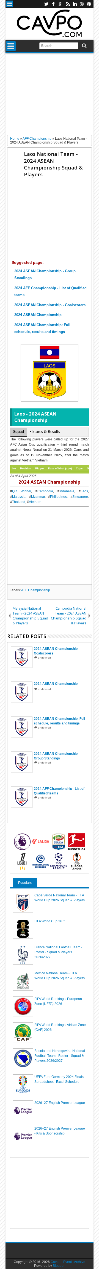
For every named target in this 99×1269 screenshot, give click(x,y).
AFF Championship (35, 590)
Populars (25, 883)
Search (84, 46)
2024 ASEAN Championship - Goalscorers (50, 305)
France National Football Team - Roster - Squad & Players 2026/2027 (58, 952)
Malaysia (19, 497)
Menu (9, 4)
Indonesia (66, 491)
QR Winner (21, 491)
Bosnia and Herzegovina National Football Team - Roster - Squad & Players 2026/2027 (59, 1056)
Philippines (58, 497)
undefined (44, 657)
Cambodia (45, 491)
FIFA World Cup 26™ (49, 921)
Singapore (80, 497)
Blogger (59, 1266)
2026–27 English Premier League (59, 1103)
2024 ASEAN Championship (38, 315)
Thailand (18, 502)
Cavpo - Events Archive (68, 1262)
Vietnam (35, 502)
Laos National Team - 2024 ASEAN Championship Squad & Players (53, 164)
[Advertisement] (49, 96)
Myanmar (38, 497)
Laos (84, 491)
